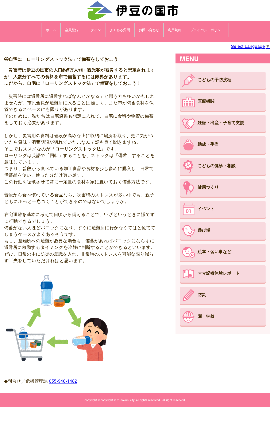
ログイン (94, 29)
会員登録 (71, 29)
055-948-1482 (63, 381)
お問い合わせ (149, 29)
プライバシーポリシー (207, 29)
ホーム (51, 29)
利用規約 (174, 29)
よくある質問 (120, 29)
